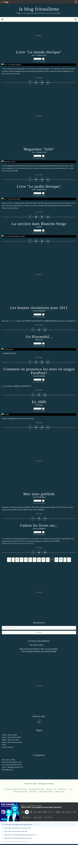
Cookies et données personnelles (46, 791)
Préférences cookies (59, 791)
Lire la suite (39, 77)
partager (38, 817)
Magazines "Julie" (39, 149)
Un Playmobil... (39, 337)
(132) (11, 762)
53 (30, 560)
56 (43, 560)
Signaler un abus (63, 789)
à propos (49, 817)
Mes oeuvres (39, 340)
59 (56, 560)
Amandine (36, 651)
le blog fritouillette (39, 9)
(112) (11, 765)
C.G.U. (70, 789)
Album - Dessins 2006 (9, 735)
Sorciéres (39, 227)
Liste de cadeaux (7, 747)
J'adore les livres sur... (39, 525)
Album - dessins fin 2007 (10, 740)
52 (26, 560)
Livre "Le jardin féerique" (39, 186)
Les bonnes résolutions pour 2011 (39, 308)
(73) (12, 767)
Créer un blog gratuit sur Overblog (36, 789)
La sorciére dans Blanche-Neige (39, 224)
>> (69, 560)
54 (34, 560)
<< (9, 560)
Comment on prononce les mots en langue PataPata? (39, 371)
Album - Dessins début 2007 (11, 737)
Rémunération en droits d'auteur (20, 791)
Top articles (48, 789)
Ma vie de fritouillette (39, 311)
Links (4, 745)
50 (17, 560)
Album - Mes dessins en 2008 (12, 742)
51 (21, 560)
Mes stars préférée (39, 494)
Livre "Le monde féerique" (39, 52)
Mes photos (39, 405)
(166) (8, 760)
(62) (7, 770)
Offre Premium (33, 791)
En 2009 (39, 402)
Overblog (50, 784)
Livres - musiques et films (39, 55)
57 (48, 560)
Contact (55, 789)
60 (61, 560)
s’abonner (28, 817)
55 (39, 560)
